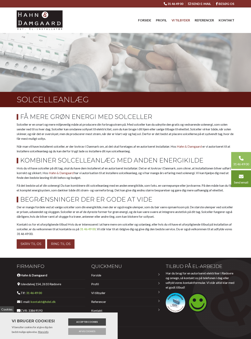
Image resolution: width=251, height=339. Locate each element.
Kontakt (226, 20)
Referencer (204, 20)
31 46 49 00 (88, 229)
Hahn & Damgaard (189, 146)
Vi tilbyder (181, 20)
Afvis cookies (87, 331)
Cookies (7, 309)
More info (43, 332)
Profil (161, 20)
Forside (144, 20)
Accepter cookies (87, 322)
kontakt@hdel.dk (43, 301)
